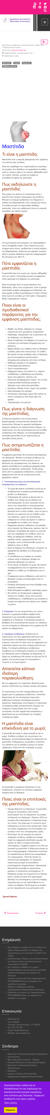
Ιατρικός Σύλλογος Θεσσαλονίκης (22, 1074)
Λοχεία (16, 63)
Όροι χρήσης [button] (10, 1102)
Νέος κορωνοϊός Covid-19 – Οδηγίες (23, 1059)
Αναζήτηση (45, 10)
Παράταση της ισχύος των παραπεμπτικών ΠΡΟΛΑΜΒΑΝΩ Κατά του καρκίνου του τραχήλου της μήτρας (26, 995)
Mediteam (12, 1071)
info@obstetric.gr (21, 1030)
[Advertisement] (25, 94)
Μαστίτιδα (6, 63)
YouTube (35, 3)
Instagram (34, 7)
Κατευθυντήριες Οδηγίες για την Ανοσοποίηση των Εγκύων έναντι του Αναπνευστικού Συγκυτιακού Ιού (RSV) (28, 961)
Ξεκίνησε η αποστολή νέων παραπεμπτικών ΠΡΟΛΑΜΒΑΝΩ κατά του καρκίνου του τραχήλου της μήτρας (27, 981)
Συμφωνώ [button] (10, 1110)
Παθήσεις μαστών (18, 50)
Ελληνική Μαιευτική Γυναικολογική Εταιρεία (26, 1062)
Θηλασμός (27, 63)
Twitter (45, 3)
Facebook (40, 3)
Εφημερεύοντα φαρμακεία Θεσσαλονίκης (25, 1076)
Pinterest (39, 7)
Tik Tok (45, 7)
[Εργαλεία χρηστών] (44, 42)
